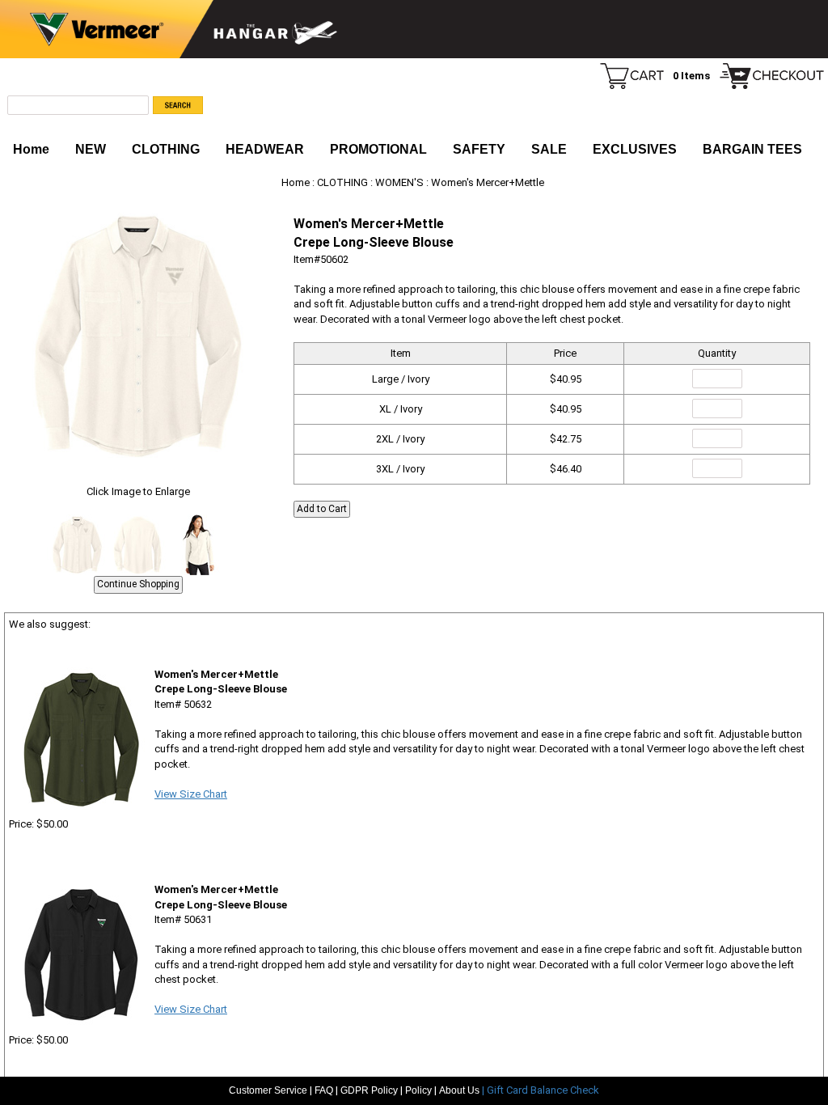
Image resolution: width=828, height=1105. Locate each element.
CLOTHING (166, 149)
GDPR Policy (369, 1090)
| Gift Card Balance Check (540, 1090)
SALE (549, 149)
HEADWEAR (265, 149)
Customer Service (268, 1090)
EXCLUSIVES (635, 149)
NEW (90, 149)
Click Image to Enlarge (138, 491)
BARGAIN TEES (752, 149)
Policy (418, 1090)
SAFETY (479, 149)
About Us (460, 1090)
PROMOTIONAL (378, 149)
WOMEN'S (399, 182)
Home (31, 149)
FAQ (324, 1090)
